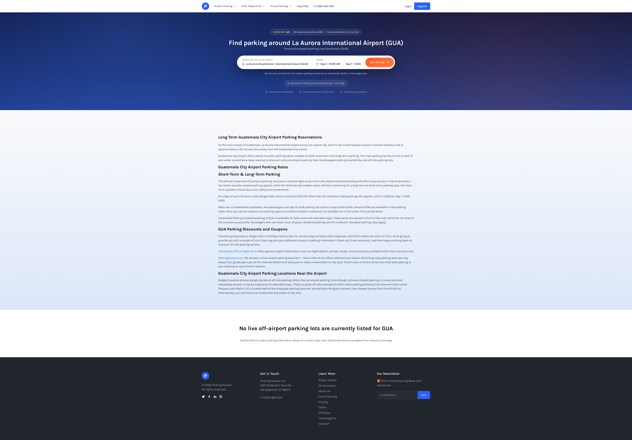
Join (424, 394)
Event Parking (327, 396)
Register (422, 6)
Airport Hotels (327, 380)
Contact (323, 423)
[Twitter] (203, 396)
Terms (322, 407)
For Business (326, 385)
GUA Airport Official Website (235, 251)
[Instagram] (220, 396)
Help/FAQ (302, 6)
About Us (324, 391)
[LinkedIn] (215, 396)
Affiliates (324, 413)
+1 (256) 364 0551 (324, 6)
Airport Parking (223, 6)
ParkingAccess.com (230, 257)
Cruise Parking (279, 6)
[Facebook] (209, 396)
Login (408, 6)
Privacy (323, 402)
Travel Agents (327, 418)
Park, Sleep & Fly (251, 6)
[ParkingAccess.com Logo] (205, 6)
